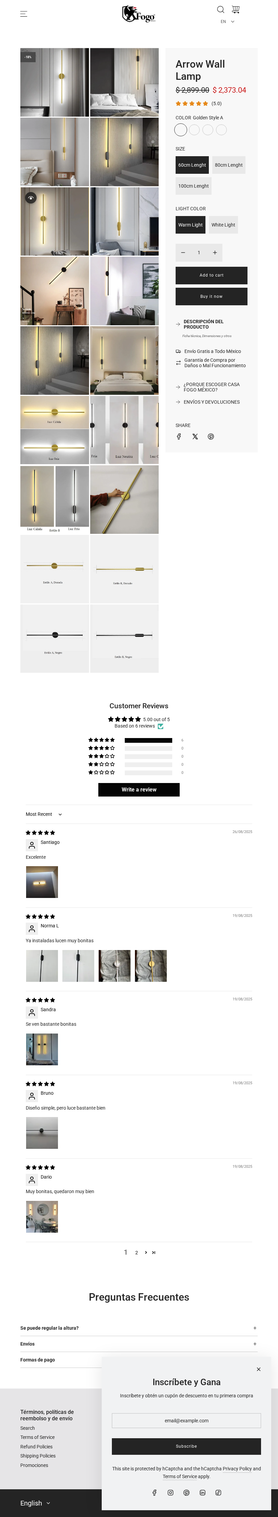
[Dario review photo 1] (42, 1217)
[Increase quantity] (214, 252)
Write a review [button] (139, 789)
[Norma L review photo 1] (42, 966)
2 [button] (136, 1252)
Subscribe (186, 1446)
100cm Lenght (193, 186)
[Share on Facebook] (179, 437)
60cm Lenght (192, 165)
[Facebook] (154, 1492)
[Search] (220, 9)
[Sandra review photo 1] (42, 1049)
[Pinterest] (186, 1492)
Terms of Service (180, 1476)
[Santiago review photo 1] (42, 882)
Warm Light (190, 225)
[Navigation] (23, 13)
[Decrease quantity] (183, 252)
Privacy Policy (237, 1468)
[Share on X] (194, 437)
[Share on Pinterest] (210, 437)
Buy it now (211, 296)
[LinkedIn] (202, 1492)
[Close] (258, 1369)
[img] (40, 832)
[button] (102, 740)
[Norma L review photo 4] (151, 966)
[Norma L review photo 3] (114, 966)
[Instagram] (170, 1492)
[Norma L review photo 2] (78, 966)
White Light (223, 225)
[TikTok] (218, 1492)
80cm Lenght (229, 165)
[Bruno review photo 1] (42, 1133)
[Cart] (235, 9)
